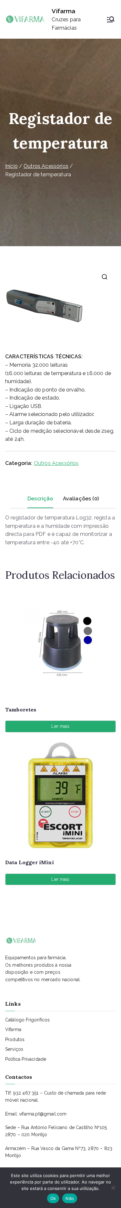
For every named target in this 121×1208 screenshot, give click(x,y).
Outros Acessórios (46, 166)
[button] (104, 277)
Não (70, 1198)
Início (11, 166)
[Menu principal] (111, 19)
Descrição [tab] (40, 499)
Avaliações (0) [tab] (81, 499)
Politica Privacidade (25, 1059)
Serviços (14, 1049)
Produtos (15, 1039)
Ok (53, 1198)
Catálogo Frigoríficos (27, 1019)
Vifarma (63, 10)
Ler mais (60, 726)
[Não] (113, 1187)
